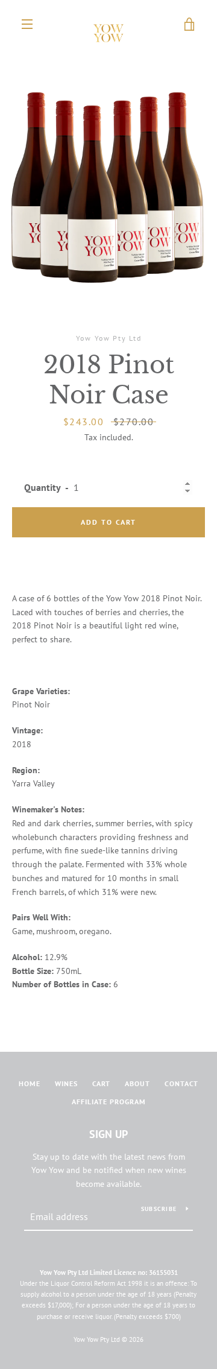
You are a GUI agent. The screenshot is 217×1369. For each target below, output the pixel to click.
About (137, 1083)
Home (29, 1083)
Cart (101, 1083)
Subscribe (159, 1209)
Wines (66, 1083)
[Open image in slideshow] (108, 176)
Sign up (108, 1134)
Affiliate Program (109, 1101)
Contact (181, 1083)
